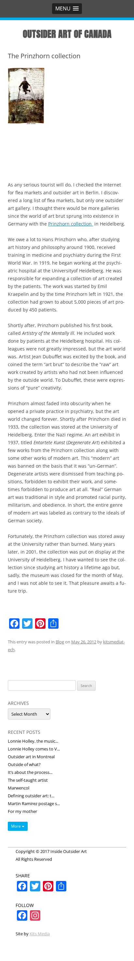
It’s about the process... (30, 772)
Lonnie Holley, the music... (33, 741)
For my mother (22, 811)
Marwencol (18, 788)
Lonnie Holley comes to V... (34, 749)
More (16, 826)
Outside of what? (24, 764)
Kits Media (40, 934)
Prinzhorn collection (70, 224)
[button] (67, 8)
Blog (60, 642)
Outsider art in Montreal (31, 757)
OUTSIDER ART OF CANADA (67, 34)
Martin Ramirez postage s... (34, 803)
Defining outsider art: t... (31, 796)
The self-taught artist (28, 780)
